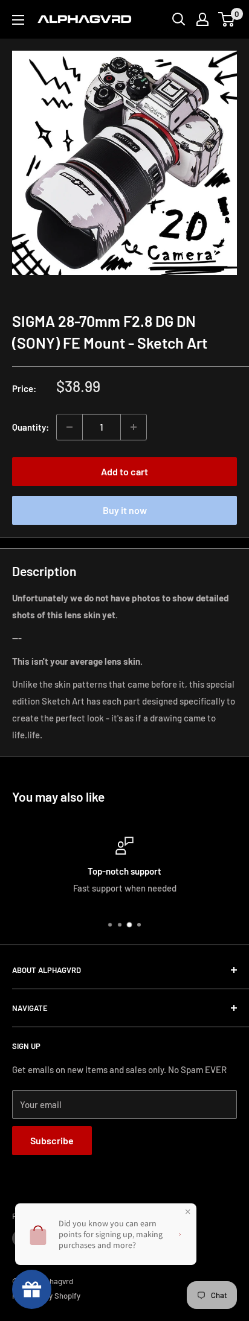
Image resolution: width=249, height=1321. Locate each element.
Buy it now (125, 510)
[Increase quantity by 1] (133, 427)
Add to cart (124, 471)
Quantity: (30, 427)
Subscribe (52, 1140)
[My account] (202, 19)
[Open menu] (18, 20)
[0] (226, 19)
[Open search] (179, 19)
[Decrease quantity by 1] (69, 427)
